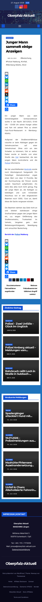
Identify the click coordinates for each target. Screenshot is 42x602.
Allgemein (9, 435)
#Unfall (24, 61)
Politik (8, 410)
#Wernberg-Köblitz (13, 65)
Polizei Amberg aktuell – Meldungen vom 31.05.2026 (20, 350)
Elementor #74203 (26, 587)
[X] (21, 94)
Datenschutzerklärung (21, 549)
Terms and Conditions (21, 597)
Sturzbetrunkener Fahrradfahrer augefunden (12, 288)
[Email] (21, 73)
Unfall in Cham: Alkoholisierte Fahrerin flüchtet (19, 490)
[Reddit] (21, 91)
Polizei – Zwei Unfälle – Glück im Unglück (19, 325)
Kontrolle (28, 169)
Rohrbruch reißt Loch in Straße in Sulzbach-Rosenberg (20, 374)
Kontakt (36, 587)
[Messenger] (21, 101)
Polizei (7, 163)
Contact (31, 581)
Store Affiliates (28, 592)
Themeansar (21, 576)
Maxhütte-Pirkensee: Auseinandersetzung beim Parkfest (18, 465)
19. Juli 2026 (12, 420)
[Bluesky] (21, 77)
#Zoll (24, 65)
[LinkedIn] (21, 84)
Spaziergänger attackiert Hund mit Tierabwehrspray (17, 416)
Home (10, 581)
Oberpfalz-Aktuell (21, 16)
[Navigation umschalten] (19, 26)
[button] (35, 26)
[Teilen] (21, 109)
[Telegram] (21, 98)
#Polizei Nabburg (13, 61)
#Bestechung (26, 58)
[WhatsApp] (21, 80)
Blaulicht (10, 38)
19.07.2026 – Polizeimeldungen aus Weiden (19, 440)
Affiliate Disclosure (20, 581)
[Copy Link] (21, 87)
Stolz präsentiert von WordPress (13, 573)
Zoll (16, 157)
